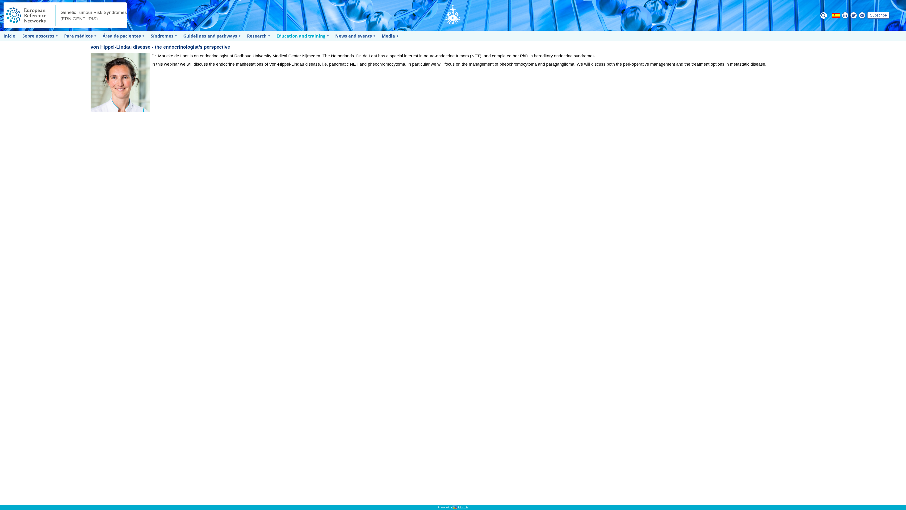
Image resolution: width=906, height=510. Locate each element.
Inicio (9, 36)
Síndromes (162, 36)
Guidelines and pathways (210, 36)
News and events (353, 36)
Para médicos (78, 36)
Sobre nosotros (38, 36)
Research (257, 36)
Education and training (301, 36)
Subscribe (878, 15)
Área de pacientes (122, 36)
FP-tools (463, 507)
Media (388, 36)
